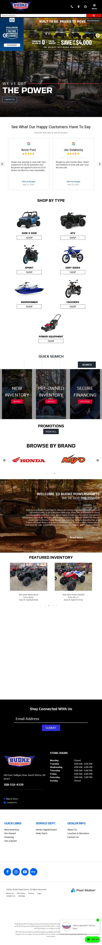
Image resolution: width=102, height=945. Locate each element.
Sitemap (21, 897)
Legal (39, 894)
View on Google (28, 183)
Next (97, 38)
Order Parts (41, 834)
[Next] (99, 165)
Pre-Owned (10, 834)
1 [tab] (45, 49)
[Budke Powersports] (25, 762)
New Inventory (11, 830)
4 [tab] (56, 49)
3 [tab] (52, 49)
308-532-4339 (13, 785)
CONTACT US (10, 100)
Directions (21, 894)
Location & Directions (78, 834)
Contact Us (12, 803)
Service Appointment (46, 830)
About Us (72, 830)
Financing (9, 838)
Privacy (31, 894)
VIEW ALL (51, 432)
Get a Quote (10, 841)
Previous (5, 38)
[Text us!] (92, 940)
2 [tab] (49, 49)
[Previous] (2, 165)
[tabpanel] (51, 35)
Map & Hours (12, 800)
